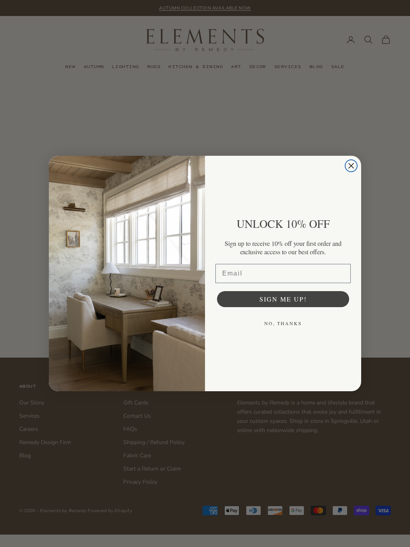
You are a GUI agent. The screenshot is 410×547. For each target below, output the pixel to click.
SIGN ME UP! (283, 299)
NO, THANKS (283, 323)
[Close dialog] (351, 166)
